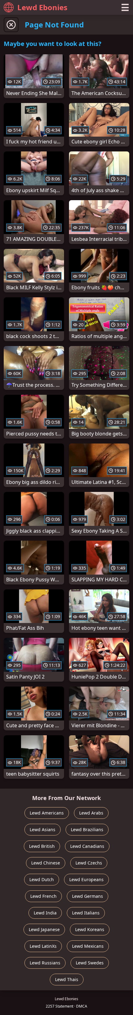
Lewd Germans (87, 896)
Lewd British (42, 846)
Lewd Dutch (41, 879)
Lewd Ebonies (42, 7)
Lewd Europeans (86, 879)
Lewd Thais (66, 979)
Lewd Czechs (88, 863)
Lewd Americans (47, 813)
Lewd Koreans (89, 929)
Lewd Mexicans (88, 946)
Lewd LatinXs (43, 946)
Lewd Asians (42, 829)
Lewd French (43, 896)
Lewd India (45, 913)
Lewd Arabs (91, 813)
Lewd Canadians (87, 846)
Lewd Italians (86, 913)
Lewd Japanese (44, 929)
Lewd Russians (45, 963)
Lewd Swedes (90, 963)
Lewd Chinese (45, 863)
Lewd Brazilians (87, 829)
